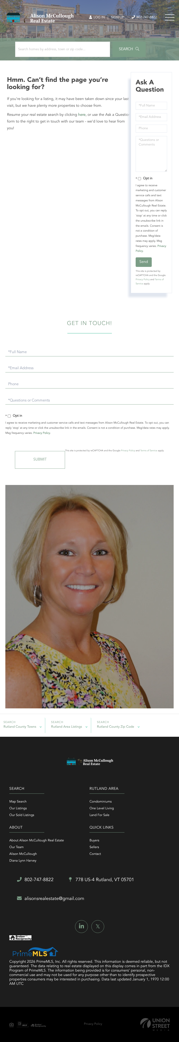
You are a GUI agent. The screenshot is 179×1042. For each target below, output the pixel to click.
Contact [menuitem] (95, 854)
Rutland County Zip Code (115, 727)
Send (143, 262)
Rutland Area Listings (66, 727)
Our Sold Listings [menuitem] (21, 815)
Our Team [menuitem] (16, 847)
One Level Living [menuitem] (102, 808)
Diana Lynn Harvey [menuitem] (22, 861)
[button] (129, 49)
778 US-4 (104, 880)
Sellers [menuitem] (94, 847)
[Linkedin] (81, 926)
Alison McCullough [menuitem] (23, 854)
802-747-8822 (146, 17)
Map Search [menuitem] (18, 801)
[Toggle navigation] (169, 17)
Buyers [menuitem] (94, 840)
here (82, 115)
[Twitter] (97, 926)
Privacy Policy (143, 280)
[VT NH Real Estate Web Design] (155, 1024)
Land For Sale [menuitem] (99, 815)
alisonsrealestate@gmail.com (54, 898)
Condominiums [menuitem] (101, 801)
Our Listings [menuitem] (18, 808)
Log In (99, 17)
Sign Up (117, 17)
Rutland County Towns (19, 727)
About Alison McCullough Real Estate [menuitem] (36, 840)
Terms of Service (148, 451)
